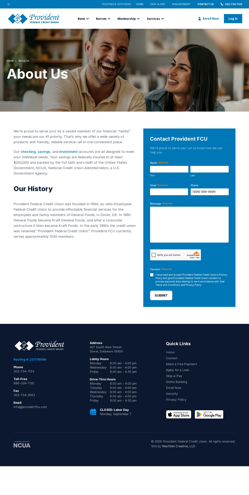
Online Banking (176, 382)
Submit (161, 295)
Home (139, 4)
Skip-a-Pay (157, 4)
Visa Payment (181, 4)
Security (172, 393)
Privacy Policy (193, 284)
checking (28, 152)
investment (68, 152)
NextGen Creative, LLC (178, 446)
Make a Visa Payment (181, 364)
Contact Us (206, 4)
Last (192, 175)
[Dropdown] (8, 4)
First (152, 175)
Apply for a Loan (177, 370)
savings (44, 152)
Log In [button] (233, 18)
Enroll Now (173, 388)
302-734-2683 (24, 395)
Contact (172, 358)
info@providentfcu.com (30, 407)
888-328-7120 (24, 383)
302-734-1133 (233, 4)
